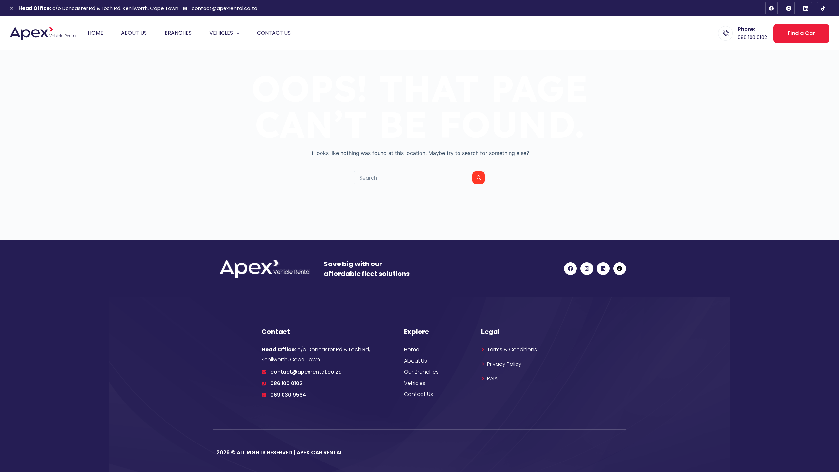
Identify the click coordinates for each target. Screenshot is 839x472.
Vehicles (221, 33)
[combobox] (413, 177)
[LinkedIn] (806, 8)
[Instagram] (789, 8)
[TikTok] (823, 8)
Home (95, 33)
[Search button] (478, 177)
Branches (178, 33)
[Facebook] (771, 8)
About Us (134, 33)
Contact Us (274, 33)
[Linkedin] (603, 268)
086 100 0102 (752, 37)
